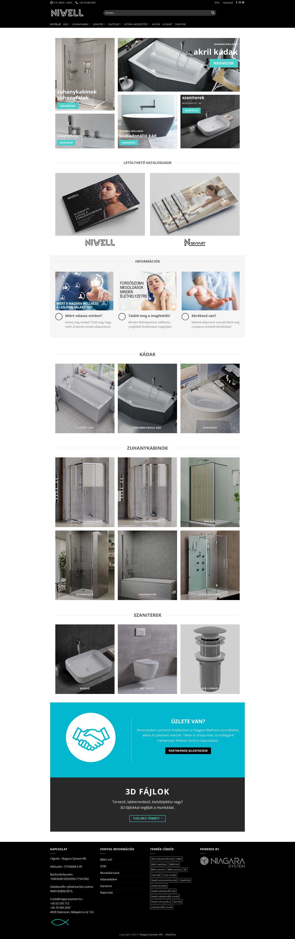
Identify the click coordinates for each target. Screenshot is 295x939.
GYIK (217, 2)
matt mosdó (170, 874)
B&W (179, 858)
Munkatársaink (109, 873)
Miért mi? (106, 859)
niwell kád (185, 880)
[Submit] (213, 13)
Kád (65, 24)
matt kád (155, 874)
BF (185, 869)
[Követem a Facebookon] (237, 2)
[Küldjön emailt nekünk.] (243, 2)
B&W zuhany (174, 869)
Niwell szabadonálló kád (163, 890)
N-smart (167, 24)
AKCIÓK (156, 24)
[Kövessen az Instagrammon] (240, 2)
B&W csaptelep (158, 864)
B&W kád (174, 864)
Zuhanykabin (80, 24)
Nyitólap (55, 24)
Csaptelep (114, 24)
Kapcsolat (228, 2)
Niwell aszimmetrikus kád (164, 880)
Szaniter (98, 24)
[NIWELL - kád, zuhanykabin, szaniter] (74, 12)
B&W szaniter (158, 869)
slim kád (177, 901)
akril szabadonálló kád (162, 858)
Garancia (106, 886)
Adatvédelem (108, 879)
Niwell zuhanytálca (160, 901)
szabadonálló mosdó (161, 907)
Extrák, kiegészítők (135, 24)
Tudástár (180, 24)
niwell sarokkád (159, 885)
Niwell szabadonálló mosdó (165, 896)
